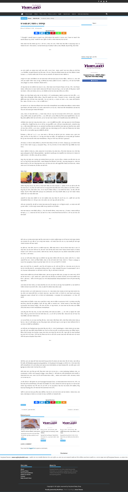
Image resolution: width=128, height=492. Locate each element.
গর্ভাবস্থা (35, 14)
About (22, 469)
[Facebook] (36, 33)
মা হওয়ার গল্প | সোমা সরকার (73, 409)
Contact (23, 476)
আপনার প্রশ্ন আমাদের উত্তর (83, 14)
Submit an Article (26, 474)
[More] (63, 33)
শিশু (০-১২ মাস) (43, 14)
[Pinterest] (52, 33)
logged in (32, 448)
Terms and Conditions (27, 472)
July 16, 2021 (44, 429)
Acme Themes (79, 489)
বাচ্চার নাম (74, 14)
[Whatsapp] (58, 33)
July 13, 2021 (64, 429)
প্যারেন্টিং (59, 14)
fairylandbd (39, 28)
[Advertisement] (80, 8)
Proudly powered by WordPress (54, 489)
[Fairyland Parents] (22, 14)
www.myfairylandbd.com (20, 457)
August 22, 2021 (25, 429)
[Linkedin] (47, 33)
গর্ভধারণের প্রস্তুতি (28, 14)
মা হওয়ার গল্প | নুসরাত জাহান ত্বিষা (29, 409)
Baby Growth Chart (26, 478)
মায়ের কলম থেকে (67, 14)
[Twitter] (42, 33)
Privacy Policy (24, 471)
